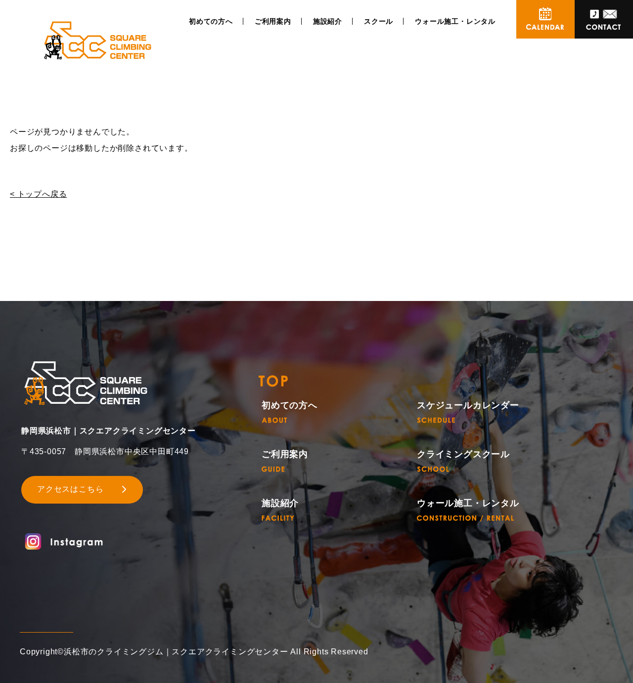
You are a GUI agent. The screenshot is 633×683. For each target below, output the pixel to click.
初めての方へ (211, 21)
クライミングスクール (463, 454)
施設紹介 (327, 21)
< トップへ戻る (38, 194)
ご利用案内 (273, 21)
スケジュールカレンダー (468, 405)
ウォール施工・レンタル (455, 21)
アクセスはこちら (70, 489)
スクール (378, 21)
